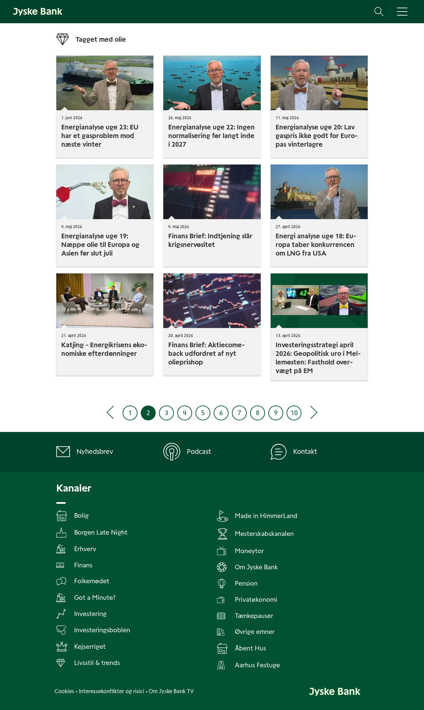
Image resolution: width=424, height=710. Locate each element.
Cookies (64, 691)
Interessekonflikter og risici (111, 691)
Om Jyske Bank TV (171, 691)
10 (294, 412)
